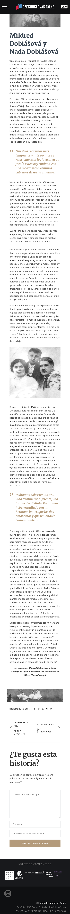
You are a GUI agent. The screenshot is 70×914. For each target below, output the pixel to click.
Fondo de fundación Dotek (52, 903)
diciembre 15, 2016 (20, 709)
